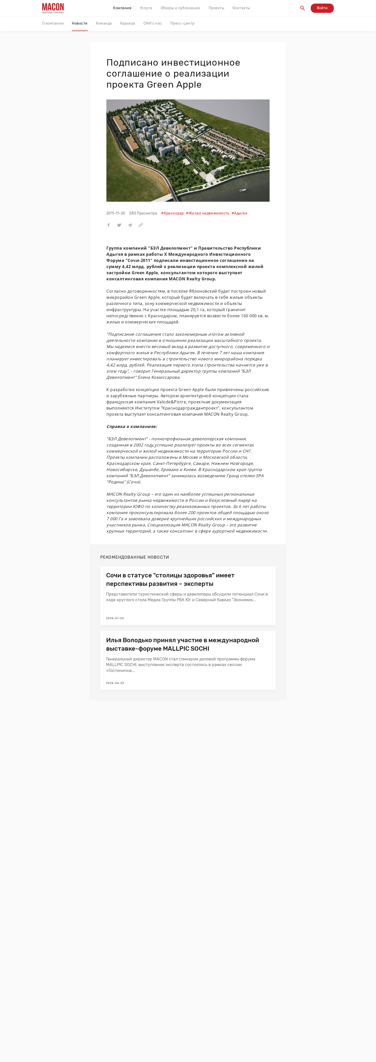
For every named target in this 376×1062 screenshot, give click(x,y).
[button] (108, 225)
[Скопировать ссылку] (141, 225)
